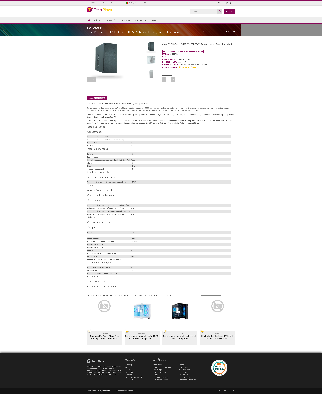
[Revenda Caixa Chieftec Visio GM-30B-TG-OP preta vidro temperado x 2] (180, 311)
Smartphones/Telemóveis (188, 380)
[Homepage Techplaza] (104, 10)
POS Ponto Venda (185, 375)
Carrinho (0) (223, 3)
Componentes (219, 32)
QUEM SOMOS (126, 20)
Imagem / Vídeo (184, 370)
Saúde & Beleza (184, 377)
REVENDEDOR (140, 20)
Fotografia (182, 365)
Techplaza (106, 391)
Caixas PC (231, 32)
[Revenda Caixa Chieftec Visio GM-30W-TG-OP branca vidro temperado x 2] (142, 311)
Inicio (199, 32)
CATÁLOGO (97, 20)
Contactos (128, 375)
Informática (207, 32)
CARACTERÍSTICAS (97, 98)
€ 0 (232, 11)
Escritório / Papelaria (160, 377)
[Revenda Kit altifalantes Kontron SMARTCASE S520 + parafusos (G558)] (217, 306)
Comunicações (158, 370)
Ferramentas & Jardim (161, 380)
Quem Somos (129, 367)
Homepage (129, 365)
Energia (155, 375)
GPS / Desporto (184, 367)
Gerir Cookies (129, 380)
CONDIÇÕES (112, 20)
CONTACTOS (154, 20)
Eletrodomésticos (159, 372)
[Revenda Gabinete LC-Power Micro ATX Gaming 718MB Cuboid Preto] (104, 306)
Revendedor (129, 372)
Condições (128, 370)
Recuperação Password (133, 377)
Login (233, 3)
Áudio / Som (157, 365)
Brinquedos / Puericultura (162, 367)
